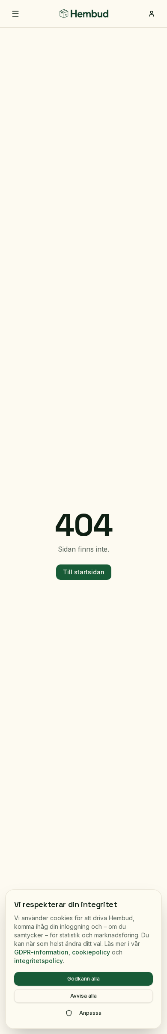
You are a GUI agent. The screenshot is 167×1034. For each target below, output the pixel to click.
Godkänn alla (83, 978)
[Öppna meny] (15, 13)
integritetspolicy (38, 960)
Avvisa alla (83, 996)
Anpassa (90, 1013)
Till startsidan (83, 572)
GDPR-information (41, 952)
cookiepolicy (91, 952)
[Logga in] (151, 13)
